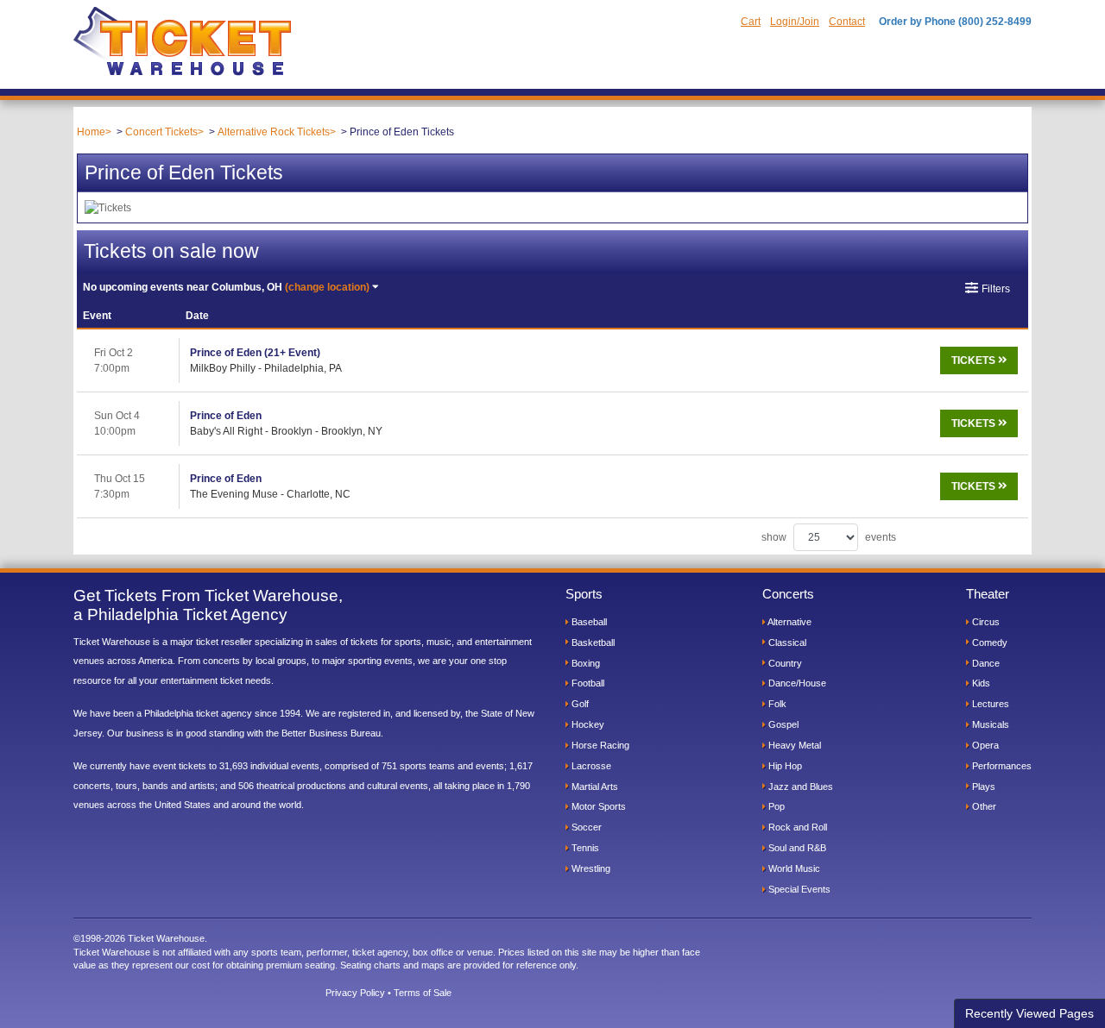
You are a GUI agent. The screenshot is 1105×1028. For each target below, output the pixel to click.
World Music (793, 868)
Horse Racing (599, 745)
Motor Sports (597, 806)
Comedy (988, 642)
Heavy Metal (793, 745)
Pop (775, 806)
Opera (984, 745)
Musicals (989, 724)
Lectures (989, 704)
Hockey (586, 724)
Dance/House (796, 683)
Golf (579, 704)
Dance (984, 663)
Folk (776, 704)
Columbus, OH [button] (226, 287)
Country (784, 663)
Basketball (592, 642)
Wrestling (589, 868)
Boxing (584, 663)
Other (982, 806)
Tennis (584, 848)
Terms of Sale (422, 992)
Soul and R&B (796, 848)
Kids (979, 683)
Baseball (588, 622)
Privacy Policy (355, 992)
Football (586, 683)
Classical (786, 642)
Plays (982, 786)
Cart (751, 22)
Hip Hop (784, 766)
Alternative (788, 622)
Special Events (798, 889)
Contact (847, 22)
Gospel (782, 724)
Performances (1000, 766)
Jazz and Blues (799, 786)
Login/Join (794, 22)
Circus (984, 622)
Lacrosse (590, 766)
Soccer (585, 827)
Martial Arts (593, 786)
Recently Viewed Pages (1029, 1013)
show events (828, 537)
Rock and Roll (796, 827)
